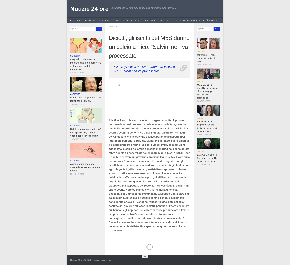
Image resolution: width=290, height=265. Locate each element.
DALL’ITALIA (149, 20)
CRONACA (89, 20)
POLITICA (75, 20)
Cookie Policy (210, 20)
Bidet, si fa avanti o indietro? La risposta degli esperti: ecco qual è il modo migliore (85, 132)
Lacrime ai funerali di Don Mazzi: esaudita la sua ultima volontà (208, 158)
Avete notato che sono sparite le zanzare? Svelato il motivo (86, 167)
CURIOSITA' (75, 56)
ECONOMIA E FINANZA (187, 20)
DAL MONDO (165, 20)
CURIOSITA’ (133, 20)
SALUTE (119, 20)
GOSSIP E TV (105, 20)
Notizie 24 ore (89, 8)
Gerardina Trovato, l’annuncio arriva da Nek (206, 58)
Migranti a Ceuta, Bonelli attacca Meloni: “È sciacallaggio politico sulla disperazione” (208, 91)
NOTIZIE (200, 52)
